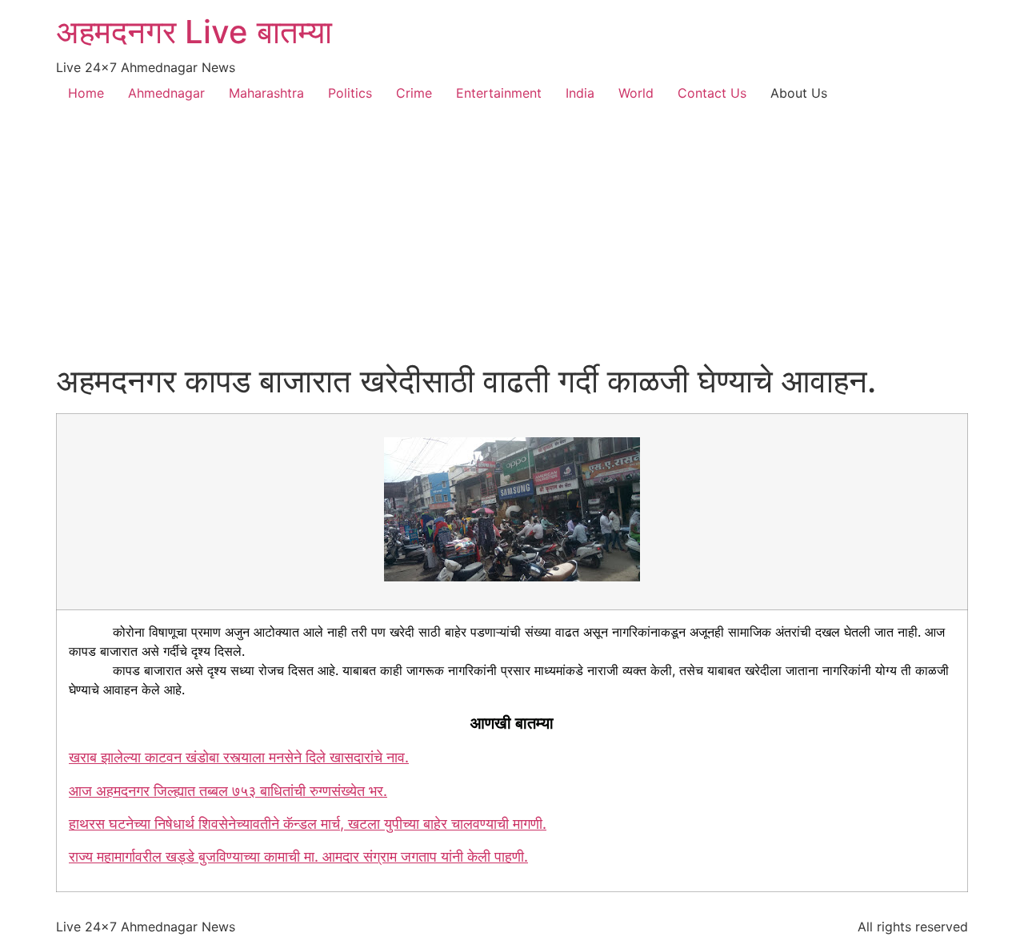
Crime (414, 93)
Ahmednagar (166, 93)
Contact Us (712, 93)
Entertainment (499, 93)
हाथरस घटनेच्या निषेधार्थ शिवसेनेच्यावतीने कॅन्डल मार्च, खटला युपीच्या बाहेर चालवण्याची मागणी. (307, 823)
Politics (350, 93)
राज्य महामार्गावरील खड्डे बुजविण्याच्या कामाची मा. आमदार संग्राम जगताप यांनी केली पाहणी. (298, 856)
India (580, 93)
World (636, 93)
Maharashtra (266, 93)
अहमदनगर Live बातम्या (194, 31)
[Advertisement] (512, 242)
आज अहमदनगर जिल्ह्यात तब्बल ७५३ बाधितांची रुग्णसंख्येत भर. (228, 790)
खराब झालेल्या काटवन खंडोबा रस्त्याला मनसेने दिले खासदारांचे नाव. (239, 757)
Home (86, 93)
